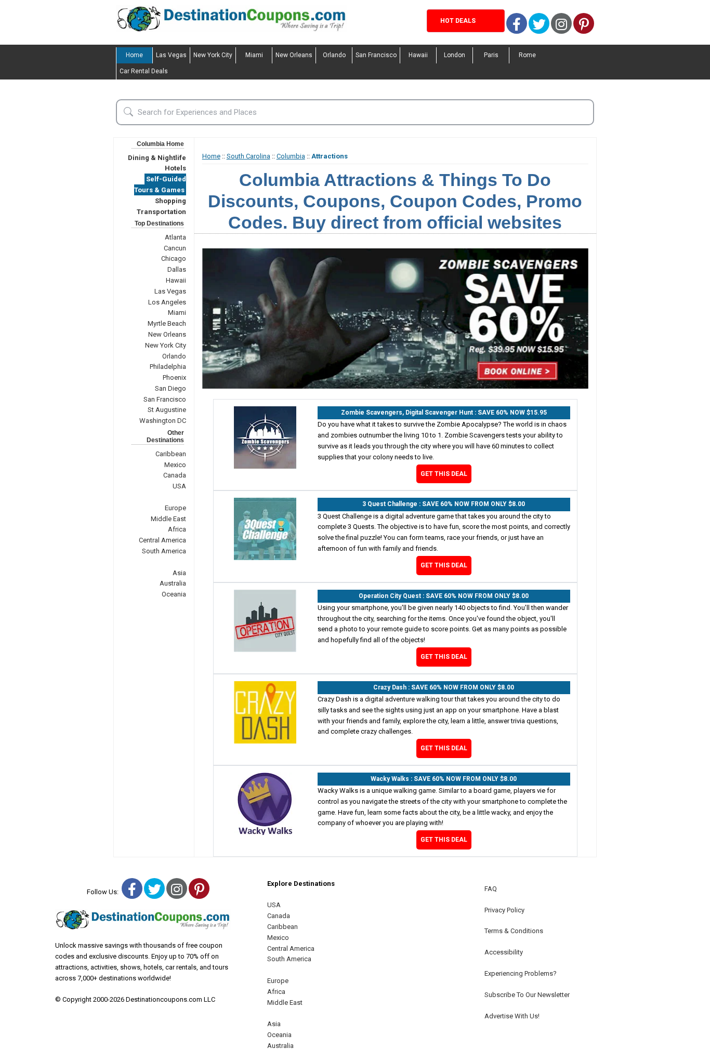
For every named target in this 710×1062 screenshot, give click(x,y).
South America (164, 551)
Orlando (334, 55)
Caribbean (170, 454)
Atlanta (175, 237)
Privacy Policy (504, 910)
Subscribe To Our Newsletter (527, 995)
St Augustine (167, 410)
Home (134, 55)
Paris (491, 55)
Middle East (168, 519)
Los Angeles (167, 302)
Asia (179, 573)
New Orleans (293, 55)
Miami (254, 55)
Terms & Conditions (513, 931)
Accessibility (503, 952)
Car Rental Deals (144, 71)
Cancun (175, 248)
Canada (174, 475)
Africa (177, 529)
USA (179, 486)
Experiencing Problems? (520, 973)
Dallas (176, 269)
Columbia (291, 156)
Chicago (173, 258)
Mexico (175, 465)
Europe (175, 508)
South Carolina (248, 156)
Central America (162, 540)
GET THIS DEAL (443, 473)
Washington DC (162, 420)
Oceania (174, 594)
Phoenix (174, 377)
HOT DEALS (458, 20)
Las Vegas (171, 55)
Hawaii (418, 55)
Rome (527, 55)
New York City (212, 55)
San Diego (170, 388)
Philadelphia (168, 366)
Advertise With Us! (512, 1016)
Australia (173, 583)
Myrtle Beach (167, 323)
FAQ (490, 889)
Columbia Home (160, 144)
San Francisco (376, 55)
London (454, 55)
